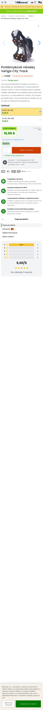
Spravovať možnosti (8, 704)
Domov (3, 16)
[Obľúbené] (36, 2)
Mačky (31, 16)
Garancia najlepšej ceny (14, 139)
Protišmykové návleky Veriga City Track (14, 18)
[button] (39, 43)
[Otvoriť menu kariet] (2, 219)
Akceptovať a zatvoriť (28, 704)
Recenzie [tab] (8, 229)
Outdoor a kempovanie (16, 16)
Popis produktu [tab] (9, 225)
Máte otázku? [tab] (8, 236)
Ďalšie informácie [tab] (10, 233)
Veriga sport (13, 80)
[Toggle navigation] (2, 2)
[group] (21, 43)
